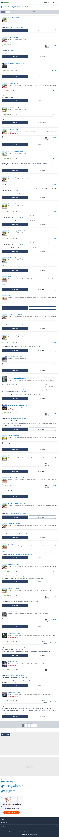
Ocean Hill (21, 675)
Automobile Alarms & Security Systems (17, 19)
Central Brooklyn (21, 647)
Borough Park (25, 95)
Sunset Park (13, 27)
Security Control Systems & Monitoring (48, 85)
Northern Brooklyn (20, 576)
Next (34, 725)
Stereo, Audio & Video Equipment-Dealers (36, 407)
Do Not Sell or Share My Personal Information (27, 831)
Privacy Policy (12, 831)
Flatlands (24, 418)
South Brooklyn (20, 27)
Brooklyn (8, 6)
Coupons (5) (53, 701)
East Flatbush (14, 647)
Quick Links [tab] (4, 822)
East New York (22, 706)
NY (5, 6)
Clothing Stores (5, 789)
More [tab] (2, 826)
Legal (49, 831)
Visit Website (42, 31)
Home (2, 6)
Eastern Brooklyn (15, 554)
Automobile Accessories (32, 85)
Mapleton (13, 324)
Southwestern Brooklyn (16, 95)
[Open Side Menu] (56, 2)
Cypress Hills (22, 554)
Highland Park (29, 554)
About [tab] (3, 819)
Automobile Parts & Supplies (33, 590)
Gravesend (12, 50)
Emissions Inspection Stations (8, 782)
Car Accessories (20, 6)
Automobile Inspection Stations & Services (12, 785)
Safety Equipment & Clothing (8, 784)
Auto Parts (14, 6)
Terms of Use (43, 831)
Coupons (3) (53, 642)
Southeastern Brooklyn (16, 418)
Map (8, 11)
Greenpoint (13, 576)
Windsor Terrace (22, 513)
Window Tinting (5, 792)
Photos (3, 24)
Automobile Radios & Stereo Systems (35, 635)
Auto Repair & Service (32, 178)
